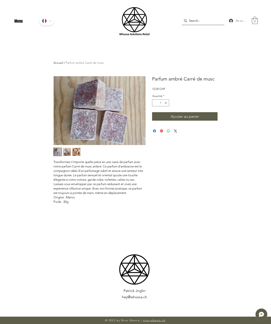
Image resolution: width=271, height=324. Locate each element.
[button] (255, 20)
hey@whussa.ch (134, 297)
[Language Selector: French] (46, 21)
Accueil (58, 62)
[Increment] (166, 103)
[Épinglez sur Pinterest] (161, 131)
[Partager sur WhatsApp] (168, 131)
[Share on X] (175, 131)
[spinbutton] (160, 103)
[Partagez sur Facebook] (154, 131)
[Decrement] (155, 103)
